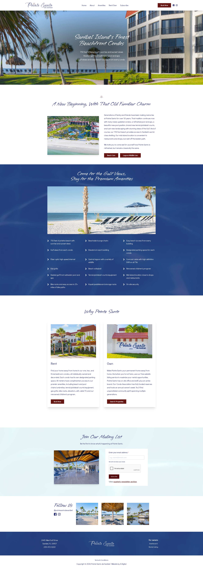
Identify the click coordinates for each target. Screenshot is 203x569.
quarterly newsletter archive (125, 482)
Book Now (164, 5)
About (92, 5)
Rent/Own (113, 5)
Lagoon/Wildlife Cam (130, 155)
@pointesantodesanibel (63, 510)
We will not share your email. (117, 462)
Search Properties (116, 401)
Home (84, 5)
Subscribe (124, 5)
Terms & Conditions (101, 560)
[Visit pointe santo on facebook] (174, 5)
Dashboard (153, 543)
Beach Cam (111, 155)
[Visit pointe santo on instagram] (177, 5)
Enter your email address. (118, 452)
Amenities (101, 5)
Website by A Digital (118, 564)
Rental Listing (153, 547)
